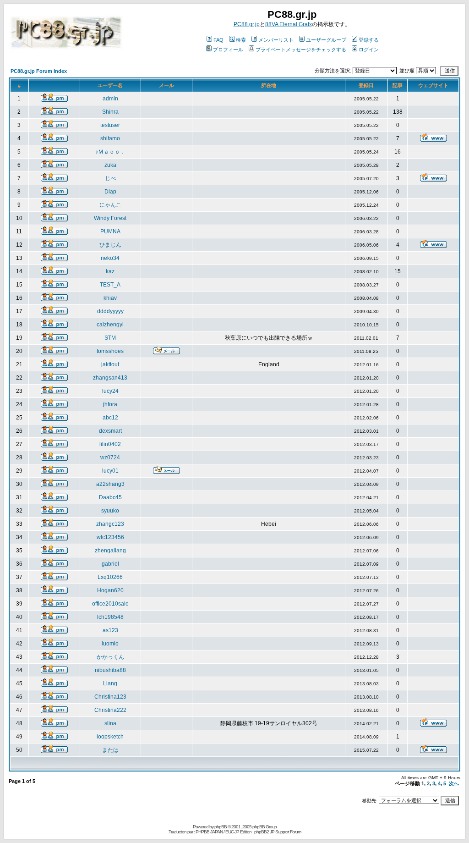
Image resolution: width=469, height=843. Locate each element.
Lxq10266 (110, 577)
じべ (110, 178)
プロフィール (228, 49)
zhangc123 (110, 524)
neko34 (110, 258)
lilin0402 (110, 444)
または (110, 750)
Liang (110, 683)
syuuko (110, 510)
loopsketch (110, 736)
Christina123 (110, 697)
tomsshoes (110, 351)
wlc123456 (110, 537)
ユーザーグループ (326, 40)
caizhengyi (110, 324)
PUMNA (110, 231)
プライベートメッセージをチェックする (301, 49)
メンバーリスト (276, 40)
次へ (454, 783)
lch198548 (110, 617)
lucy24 (110, 391)
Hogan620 (110, 590)
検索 (241, 40)
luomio (110, 643)
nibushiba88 (110, 670)
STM (110, 338)
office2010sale (110, 604)
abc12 (110, 417)
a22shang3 (110, 484)
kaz (110, 271)
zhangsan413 (110, 378)
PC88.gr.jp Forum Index (39, 71)
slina (110, 723)
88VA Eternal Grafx (288, 24)
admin (110, 98)
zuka (110, 165)
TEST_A (110, 284)
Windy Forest (110, 218)
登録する (369, 40)
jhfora (110, 404)
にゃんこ (110, 205)
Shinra (110, 112)
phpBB (220, 826)
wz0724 (110, 457)
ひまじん (110, 245)
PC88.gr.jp (247, 24)
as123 (110, 630)
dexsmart (110, 431)
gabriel (110, 564)
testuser (110, 125)
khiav (110, 298)
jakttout (110, 364)
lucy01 (110, 471)
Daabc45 (110, 497)
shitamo (110, 138)
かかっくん (110, 657)
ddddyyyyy (110, 311)
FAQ (218, 40)
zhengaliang (110, 550)
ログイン (369, 49)
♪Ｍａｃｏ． (110, 152)
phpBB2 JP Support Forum (277, 831)
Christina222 (110, 710)
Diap (110, 191)
